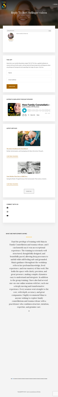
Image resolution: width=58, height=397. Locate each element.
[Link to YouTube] (7, 216)
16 (31, 378)
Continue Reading (12, 157)
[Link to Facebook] (7, 208)
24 (42, 378)
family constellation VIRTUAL (33, 391)
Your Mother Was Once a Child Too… (17, 176)
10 (23, 378)
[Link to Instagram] (7, 212)
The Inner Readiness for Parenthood (17, 148)
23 (41, 378)
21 (38, 378)
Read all (29, 191)
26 (45, 378)
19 (35, 378)
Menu (56, 4)
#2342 (50, 30)
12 (26, 378)
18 (34, 378)
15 (30, 378)
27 (46, 378)
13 (27, 378)
